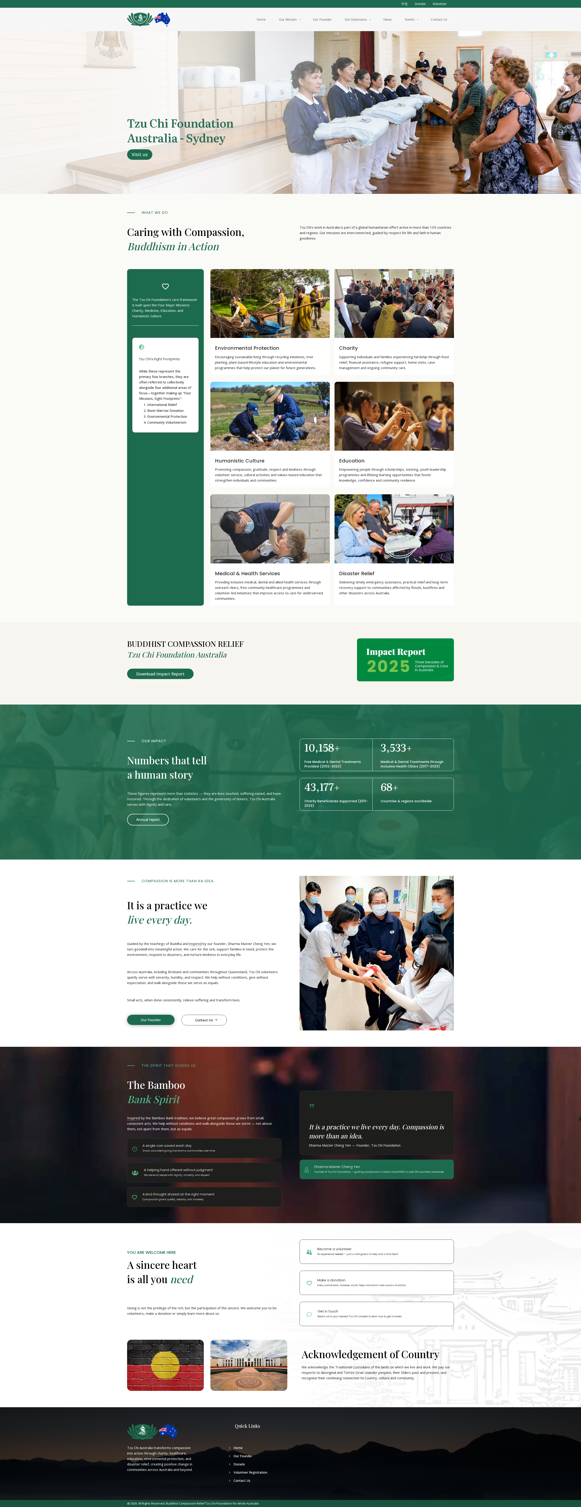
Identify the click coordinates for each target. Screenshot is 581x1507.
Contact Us (204, 1020)
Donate (420, 4)
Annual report (148, 819)
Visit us (140, 154)
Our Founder (151, 1019)
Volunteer (440, 4)
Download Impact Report (160, 674)
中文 (404, 4)
